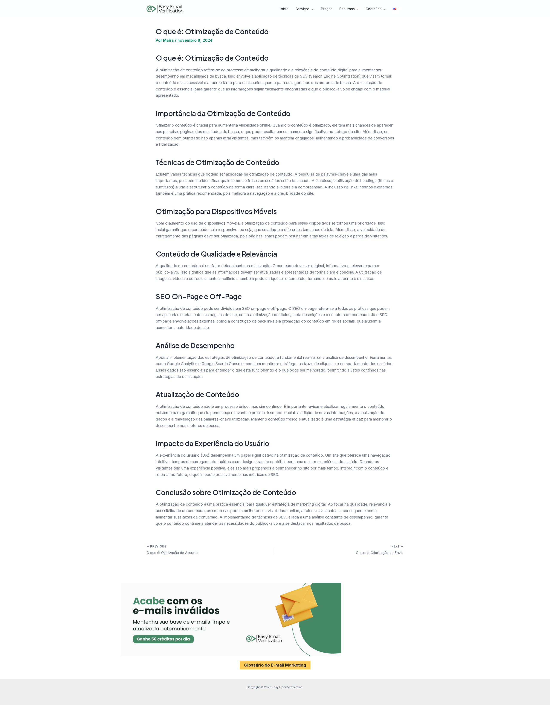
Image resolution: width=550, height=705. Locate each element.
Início (284, 9)
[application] (312, 9)
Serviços (302, 9)
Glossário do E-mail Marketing (275, 665)
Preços (326, 9)
